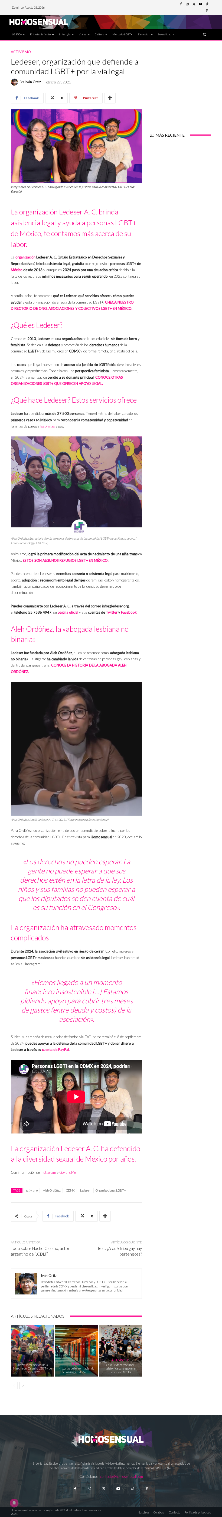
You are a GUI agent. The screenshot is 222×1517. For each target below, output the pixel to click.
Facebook (129, 612)
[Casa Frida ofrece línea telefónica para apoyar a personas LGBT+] (120, 1351)
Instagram (48, 1172)
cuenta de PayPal (55, 1049)
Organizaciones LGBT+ (111, 1190)
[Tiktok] (132, 1489)
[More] (110, 98)
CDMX (70, 1190)
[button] (205, 34)
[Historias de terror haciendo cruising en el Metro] (76, 1351)
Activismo (21, 52)
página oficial (68, 612)
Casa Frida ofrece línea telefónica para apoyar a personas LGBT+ (120, 1368)
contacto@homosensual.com (121, 1476)
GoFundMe (67, 1172)
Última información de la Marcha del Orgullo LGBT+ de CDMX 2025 (32, 1368)
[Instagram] (187, 4)
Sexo (75, 1363)
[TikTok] (207, 4)
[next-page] (22, 1385)
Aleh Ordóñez (52, 1190)
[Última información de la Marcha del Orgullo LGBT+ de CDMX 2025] (32, 1351)
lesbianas (47, 426)
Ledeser (85, 1190)
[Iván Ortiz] (15, 82)
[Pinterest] (207, 11)
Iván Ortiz (33, 82)
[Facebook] (181, 4)
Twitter (111, 612)
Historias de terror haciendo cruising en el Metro (76, 1370)
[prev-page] (14, 1385)
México (16, 270)
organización (25, 257)
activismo (32, 1190)
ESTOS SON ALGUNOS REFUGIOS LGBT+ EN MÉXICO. (66, 560)
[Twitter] (194, 4)
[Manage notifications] (14, 1503)
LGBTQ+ (32, 1359)
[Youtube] (200, 4)
